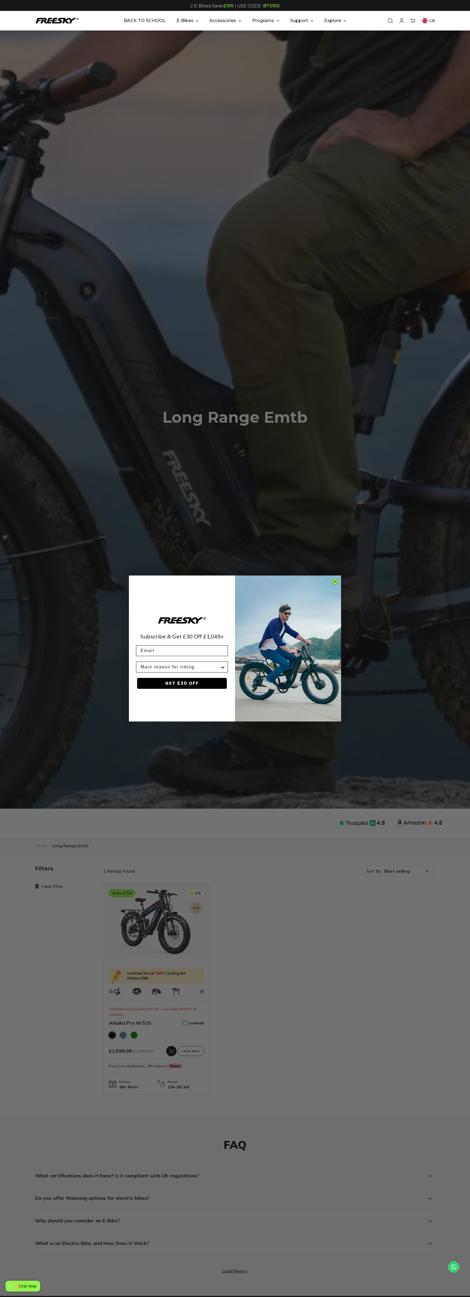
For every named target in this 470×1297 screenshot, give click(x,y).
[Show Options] (222, 667)
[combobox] (180, 667)
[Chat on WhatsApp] (453, 1267)
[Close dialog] (335, 581)
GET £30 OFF (182, 683)
